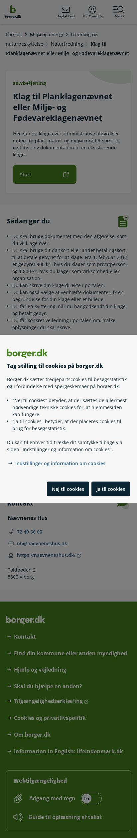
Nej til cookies (68, 489)
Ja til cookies (110, 489)
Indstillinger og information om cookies (60, 464)
